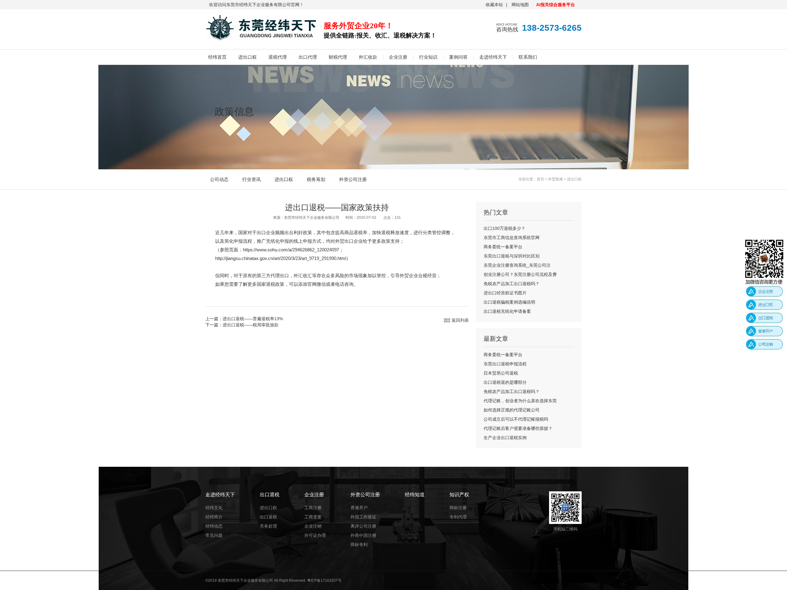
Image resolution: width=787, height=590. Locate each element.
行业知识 (428, 57)
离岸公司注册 (363, 526)
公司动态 (219, 179)
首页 (540, 179)
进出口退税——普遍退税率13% (253, 318)
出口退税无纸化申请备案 (507, 311)
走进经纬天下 (493, 57)
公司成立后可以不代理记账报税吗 (516, 419)
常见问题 (214, 535)
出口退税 (268, 516)
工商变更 (313, 516)
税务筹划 (316, 179)
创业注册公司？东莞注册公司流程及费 (520, 274)
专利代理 (458, 516)
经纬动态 (214, 526)
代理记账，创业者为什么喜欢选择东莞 (520, 400)
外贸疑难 (555, 179)
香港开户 (359, 507)
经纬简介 (214, 516)
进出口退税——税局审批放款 (251, 324)
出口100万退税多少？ (504, 228)
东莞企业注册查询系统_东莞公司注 (517, 265)
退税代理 (277, 57)
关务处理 (268, 526)
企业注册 (398, 57)
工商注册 (313, 507)
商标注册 (458, 507)
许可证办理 (315, 535)
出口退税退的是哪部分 (505, 382)
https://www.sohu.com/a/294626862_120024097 (291, 249)
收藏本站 (494, 4)
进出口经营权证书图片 (505, 292)
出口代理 (308, 57)
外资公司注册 (353, 179)
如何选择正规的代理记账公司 (512, 409)
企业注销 (313, 526)
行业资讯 (251, 179)
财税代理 (338, 57)
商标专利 (359, 544)
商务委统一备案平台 (503, 246)
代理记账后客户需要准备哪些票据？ (518, 428)
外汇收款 (368, 57)
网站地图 (520, 4)
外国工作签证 (363, 516)
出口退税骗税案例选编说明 (509, 302)
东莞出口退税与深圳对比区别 (512, 256)
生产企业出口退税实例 (505, 437)
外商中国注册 (363, 535)
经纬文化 (214, 507)
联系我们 (528, 57)
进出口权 (247, 57)
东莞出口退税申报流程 (505, 363)
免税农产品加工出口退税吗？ (512, 283)
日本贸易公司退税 (501, 373)
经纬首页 (217, 57)
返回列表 (460, 320)
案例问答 (458, 57)
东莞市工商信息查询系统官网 (512, 237)
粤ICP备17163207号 (324, 580)
